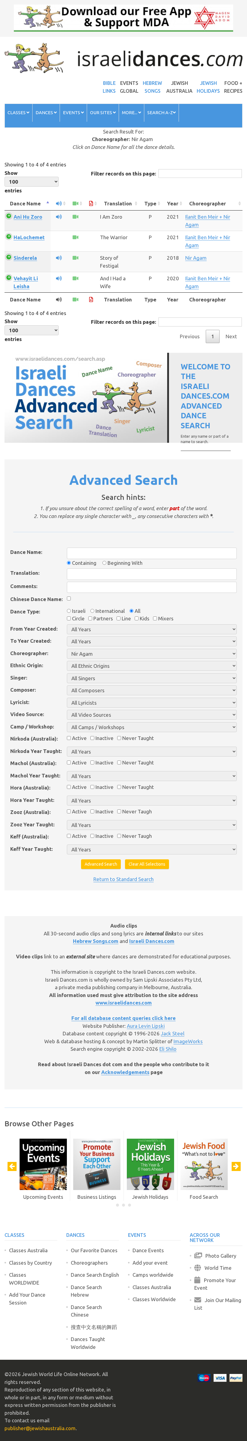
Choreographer (207, 203)
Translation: (24, 573)
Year (172, 203)
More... (130, 112)
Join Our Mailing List (217, 1304)
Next (231, 336)
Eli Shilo (168, 1049)
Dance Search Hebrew (86, 1291)
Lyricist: (19, 702)
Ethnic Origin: (26, 665)
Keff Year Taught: (31, 849)
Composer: (23, 690)
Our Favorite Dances (94, 1250)
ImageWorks (188, 1041)
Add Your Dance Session (27, 1298)
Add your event (150, 1263)
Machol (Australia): (33, 763)
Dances (45, 112)
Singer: (18, 677)
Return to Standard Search (123, 879)
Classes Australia (28, 1250)
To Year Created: (30, 641)
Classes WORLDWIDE (24, 1278)
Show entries (13, 182)
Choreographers (89, 1263)
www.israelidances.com (123, 1002)
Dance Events (148, 1250)
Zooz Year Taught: (32, 824)
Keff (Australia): (29, 836)
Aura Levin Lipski (146, 1026)
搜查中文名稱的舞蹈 (94, 1327)
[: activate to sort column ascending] (59, 204)
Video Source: (27, 714)
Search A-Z (160, 112)
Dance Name (25, 203)
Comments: (23, 586)
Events (72, 112)
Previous (190, 336)
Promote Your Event (215, 1284)
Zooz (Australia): (30, 812)
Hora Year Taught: (32, 800)
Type (150, 203)
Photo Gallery (219, 1256)
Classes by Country (30, 1263)
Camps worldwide (153, 1275)
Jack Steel (172, 1033)
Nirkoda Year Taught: (36, 751)
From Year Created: (34, 629)
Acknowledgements (125, 1072)
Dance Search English (95, 1275)
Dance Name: (26, 552)
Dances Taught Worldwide (88, 1343)
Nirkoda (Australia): (34, 738)
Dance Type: (25, 611)
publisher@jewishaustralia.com (40, 1428)
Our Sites (101, 112)
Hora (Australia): (30, 787)
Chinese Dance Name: (36, 599)
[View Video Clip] (75, 217)
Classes (17, 112)
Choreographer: (29, 653)
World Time (216, 1268)
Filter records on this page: (123, 173)
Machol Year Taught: (35, 775)
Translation (118, 203)
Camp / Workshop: (32, 726)
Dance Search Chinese (86, 1311)
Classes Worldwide (154, 1299)
